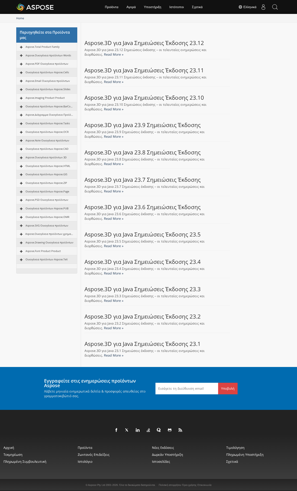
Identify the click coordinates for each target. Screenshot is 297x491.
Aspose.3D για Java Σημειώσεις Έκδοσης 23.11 (144, 70)
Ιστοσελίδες (161, 461)
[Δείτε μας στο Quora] (159, 430)
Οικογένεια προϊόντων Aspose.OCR (47, 132)
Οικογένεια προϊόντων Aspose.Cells (47, 72)
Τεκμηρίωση (13, 454)
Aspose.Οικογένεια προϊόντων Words (48, 55)
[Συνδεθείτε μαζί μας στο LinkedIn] (138, 430)
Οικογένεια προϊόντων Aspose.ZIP (46, 183)
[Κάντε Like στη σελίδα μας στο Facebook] (116, 430)
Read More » (113, 54)
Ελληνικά (249, 7)
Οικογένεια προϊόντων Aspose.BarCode (50, 106)
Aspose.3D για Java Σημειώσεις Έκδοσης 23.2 (142, 316)
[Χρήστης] (263, 7)
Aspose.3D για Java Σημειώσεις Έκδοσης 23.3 (142, 289)
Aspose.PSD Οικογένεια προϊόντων (47, 199)
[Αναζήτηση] (275, 7)
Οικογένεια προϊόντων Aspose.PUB (47, 208)
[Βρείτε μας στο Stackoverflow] (148, 430)
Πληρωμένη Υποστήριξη (245, 454)
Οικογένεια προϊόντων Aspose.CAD (47, 148)
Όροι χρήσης (189, 485)
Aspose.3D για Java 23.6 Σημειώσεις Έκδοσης (142, 207)
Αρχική (8, 447)
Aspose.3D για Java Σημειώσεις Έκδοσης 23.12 (144, 43)
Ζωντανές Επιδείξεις (94, 454)
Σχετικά (197, 7)
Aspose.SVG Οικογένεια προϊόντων (47, 225)
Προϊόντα (111, 7)
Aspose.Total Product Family (43, 46)
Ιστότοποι (176, 7)
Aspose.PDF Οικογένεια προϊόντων (47, 63)
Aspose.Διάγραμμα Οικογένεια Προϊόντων (50, 114)
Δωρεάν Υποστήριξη (167, 454)
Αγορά (131, 7)
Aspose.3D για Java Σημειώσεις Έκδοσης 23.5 (142, 234)
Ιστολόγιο (85, 461)
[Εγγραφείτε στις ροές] (181, 430)
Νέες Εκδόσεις (163, 447)
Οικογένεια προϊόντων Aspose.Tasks (48, 123)
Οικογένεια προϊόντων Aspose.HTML (48, 166)
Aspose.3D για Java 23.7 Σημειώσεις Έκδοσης (142, 179)
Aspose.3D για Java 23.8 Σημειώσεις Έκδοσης (142, 152)
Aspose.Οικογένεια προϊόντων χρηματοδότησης (49, 234)
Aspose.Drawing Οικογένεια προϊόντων (49, 242)
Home (20, 18)
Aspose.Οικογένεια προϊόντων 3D (46, 157)
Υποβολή (228, 388)
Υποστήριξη (152, 7)
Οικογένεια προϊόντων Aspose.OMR (47, 217)
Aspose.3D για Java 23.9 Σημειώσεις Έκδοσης (142, 125)
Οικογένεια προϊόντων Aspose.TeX (47, 259)
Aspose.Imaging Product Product (45, 97)
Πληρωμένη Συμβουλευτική (24, 461)
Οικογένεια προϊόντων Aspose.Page (47, 191)
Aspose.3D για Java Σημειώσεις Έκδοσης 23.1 (142, 343)
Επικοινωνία (204, 485)
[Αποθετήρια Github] (170, 430)
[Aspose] (35, 7)
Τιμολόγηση (235, 447)
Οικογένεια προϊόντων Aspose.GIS (46, 174)
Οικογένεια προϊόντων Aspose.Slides (48, 89)
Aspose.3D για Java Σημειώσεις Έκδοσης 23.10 (144, 97)
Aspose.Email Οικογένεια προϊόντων (48, 81)
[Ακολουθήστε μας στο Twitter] (127, 430)
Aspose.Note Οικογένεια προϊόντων (47, 140)
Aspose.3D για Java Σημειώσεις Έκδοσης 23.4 (142, 261)
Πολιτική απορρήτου (170, 485)
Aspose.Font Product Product (43, 251)
